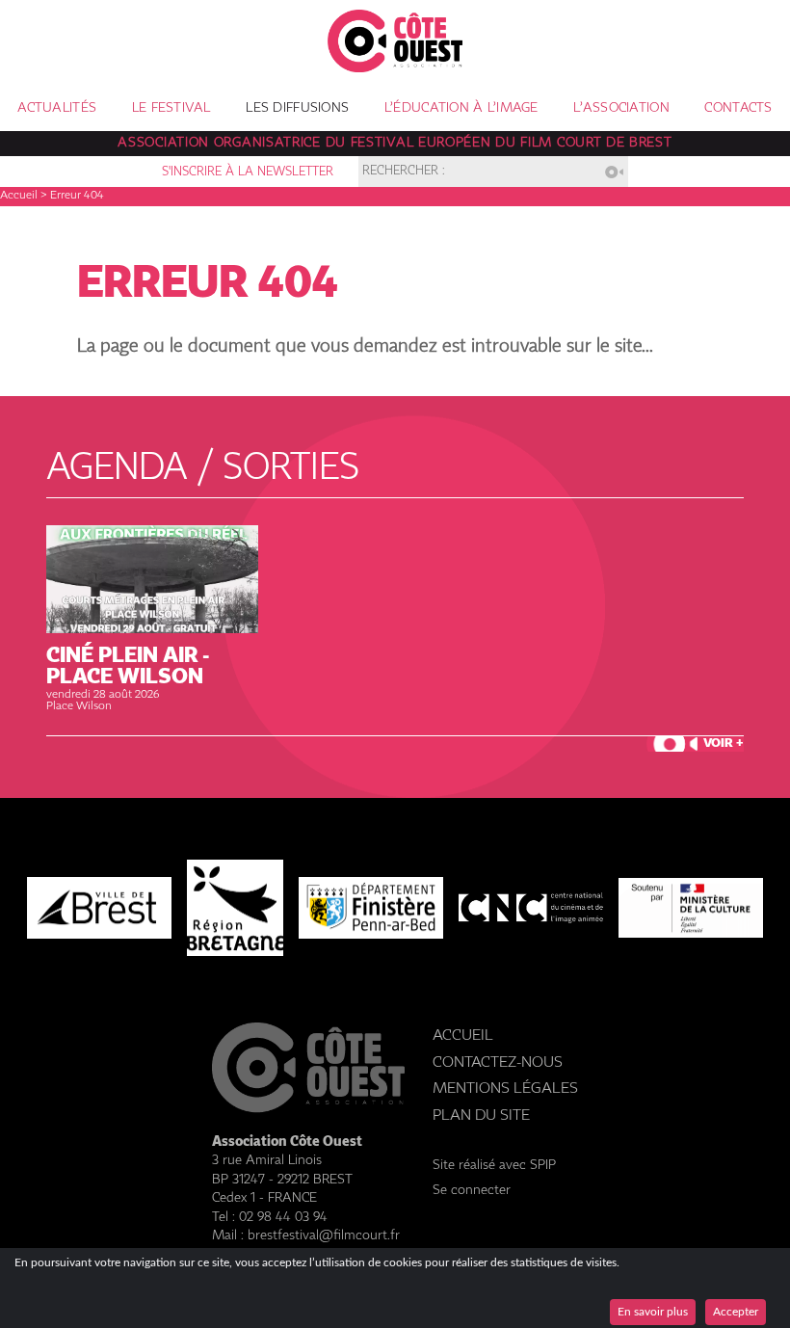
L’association (621, 108)
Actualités (56, 108)
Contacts (738, 108)
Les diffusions (297, 108)
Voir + (723, 743)
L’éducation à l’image (461, 108)
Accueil (19, 195)
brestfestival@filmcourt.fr (324, 1235)
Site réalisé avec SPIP (494, 1165)
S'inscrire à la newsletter (247, 172)
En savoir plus (653, 1311)
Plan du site (481, 1115)
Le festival (171, 108)
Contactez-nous (498, 1062)
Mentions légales (505, 1088)
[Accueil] (395, 67)
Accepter (735, 1311)
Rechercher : (403, 172)
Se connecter (472, 1190)
